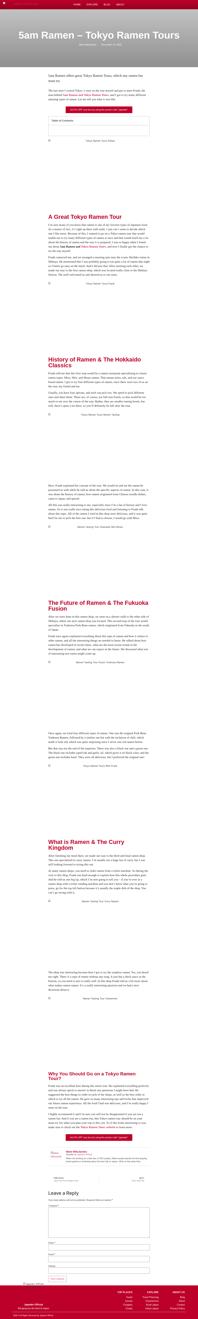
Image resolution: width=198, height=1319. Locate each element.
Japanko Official (84, 1154)
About (120, 4)
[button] (177, 5)
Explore (92, 4)
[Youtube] (183, 1315)
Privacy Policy (177, 1308)
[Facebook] (170, 4)
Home (77, 4)
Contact (181, 1305)
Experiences (152, 1301)
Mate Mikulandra (76, 1151)
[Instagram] (158, 4)
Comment (53, 1206)
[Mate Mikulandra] (56, 1158)
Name (52, 1243)
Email (51, 1254)
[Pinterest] (164, 4)
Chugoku (127, 1305)
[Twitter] (173, 1315)
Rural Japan (152, 1305)
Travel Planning (150, 1297)
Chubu (129, 1308)
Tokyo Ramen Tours (93, 246)
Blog (107, 4)
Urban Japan (152, 1308)
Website (52, 1266)
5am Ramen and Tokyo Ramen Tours (86, 94)
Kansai (128, 1301)
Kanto (129, 1297)
